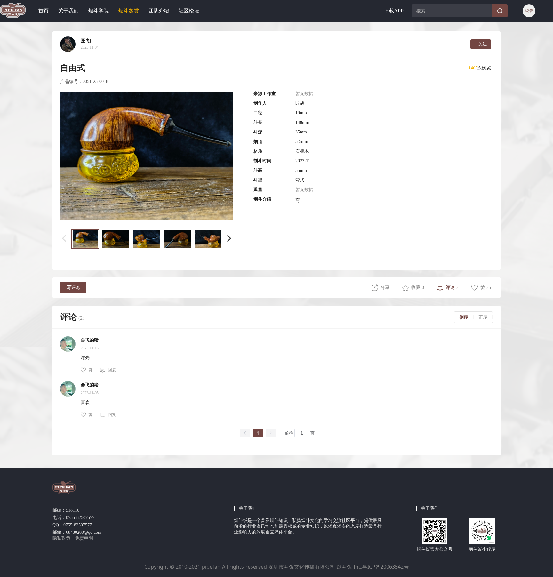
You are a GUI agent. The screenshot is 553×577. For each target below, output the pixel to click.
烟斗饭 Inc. (348, 566)
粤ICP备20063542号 (385, 566)
